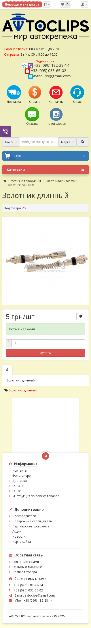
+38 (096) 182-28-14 (51, 65)
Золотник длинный (23, 390)
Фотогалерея (22, 475)
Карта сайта (21, 541)
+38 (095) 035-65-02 (48, 70)
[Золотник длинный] (45, 260)
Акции (16, 531)
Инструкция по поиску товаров (35, 496)
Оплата (18, 486)
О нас (16, 491)
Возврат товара (24, 572)
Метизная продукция (26, 181)
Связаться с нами (25, 562)
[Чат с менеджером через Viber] (5, 131)
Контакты (19, 470)
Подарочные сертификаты (32, 521)
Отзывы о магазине (27, 567)
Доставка (19, 480)
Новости (18, 536)
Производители (24, 516)
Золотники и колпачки (61, 181)
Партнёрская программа (30, 526)
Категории (16, 169)
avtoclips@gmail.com (52, 75)
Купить (45, 353)
